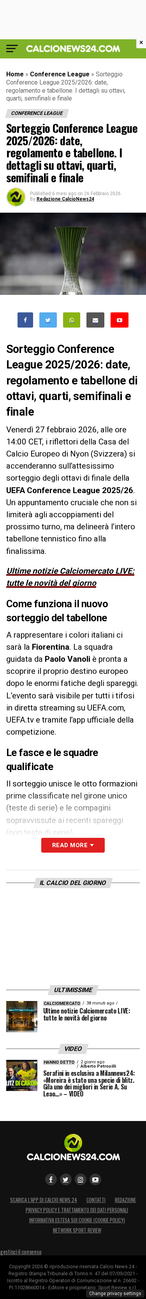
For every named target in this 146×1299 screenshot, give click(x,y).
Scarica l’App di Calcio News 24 (43, 1200)
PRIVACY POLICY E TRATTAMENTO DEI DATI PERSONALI (77, 1210)
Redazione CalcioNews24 (65, 199)
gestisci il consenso (20, 1252)
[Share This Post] (71, 320)
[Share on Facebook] (25, 320)
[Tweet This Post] (48, 320)
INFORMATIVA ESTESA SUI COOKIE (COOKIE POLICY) (77, 1220)
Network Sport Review (77, 1230)
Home (15, 74)
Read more (70, 845)
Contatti (96, 1200)
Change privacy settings (115, 1293)
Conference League (60, 74)
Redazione (125, 1200)
